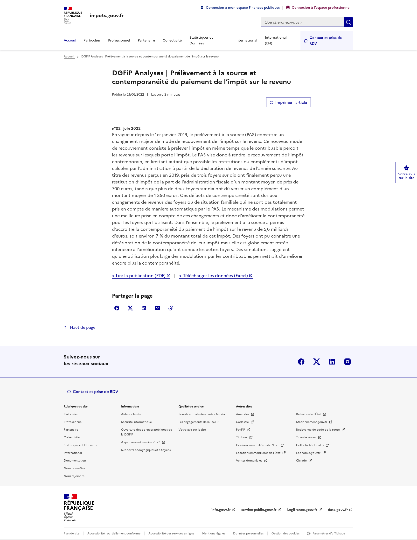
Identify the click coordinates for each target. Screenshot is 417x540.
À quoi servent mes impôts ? (141, 442)
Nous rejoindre (74, 476)
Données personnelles (248, 533)
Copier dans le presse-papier (171, 308)
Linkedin (332, 361)
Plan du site (71, 533)
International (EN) (276, 40)
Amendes (243, 414)
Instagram (347, 361)
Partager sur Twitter (130, 308)
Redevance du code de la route (318, 430)
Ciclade (301, 460)
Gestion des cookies (285, 533)
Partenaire (146, 40)
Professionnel (119, 40)
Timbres (242, 437)
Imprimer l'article (291, 102)
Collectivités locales (310, 445)
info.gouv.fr (221, 509)
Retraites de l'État (309, 414)
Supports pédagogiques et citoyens (146, 450)
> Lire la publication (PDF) (139, 275)
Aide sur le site (131, 414)
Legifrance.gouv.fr (302, 509)
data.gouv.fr (338, 509)
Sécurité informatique (136, 422)
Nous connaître (74, 468)
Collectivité (172, 40)
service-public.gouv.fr (259, 509)
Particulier (91, 40)
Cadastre (243, 422)
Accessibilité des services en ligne (171, 533)
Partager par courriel (157, 308)
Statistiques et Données (201, 40)
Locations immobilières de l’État (258, 453)
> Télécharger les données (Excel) (213, 275)
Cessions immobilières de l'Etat (257, 445)
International (246, 40)
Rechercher (348, 22)
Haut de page (82, 327)
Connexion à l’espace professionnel (321, 7)
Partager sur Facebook (117, 308)
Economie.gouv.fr (308, 453)
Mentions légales (213, 533)
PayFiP (241, 430)
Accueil (70, 40)
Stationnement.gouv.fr (312, 422)
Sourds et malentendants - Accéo (202, 414)
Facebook (301, 361)
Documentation (75, 460)
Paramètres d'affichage (329, 533)
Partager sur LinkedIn (144, 308)
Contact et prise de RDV (326, 40)
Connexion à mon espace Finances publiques (243, 7)
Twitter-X (316, 361)
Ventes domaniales (249, 460)
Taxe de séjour (306, 437)
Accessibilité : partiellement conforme (113, 533)
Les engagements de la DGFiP (199, 422)
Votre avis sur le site (192, 430)
